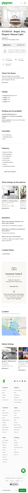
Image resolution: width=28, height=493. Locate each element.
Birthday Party (5, 420)
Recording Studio (18, 427)
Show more (5, 82)
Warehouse (17, 429)
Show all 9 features (10, 172)
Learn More (18, 298)
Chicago (4, 447)
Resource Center (18, 400)
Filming (4, 422)
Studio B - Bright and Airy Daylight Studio (9, 361)
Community (16, 395)
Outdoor (16, 442)
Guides (4, 395)
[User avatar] (25, 3)
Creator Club (5, 400)
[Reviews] (25, 381)
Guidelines (16, 397)
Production (4, 415)
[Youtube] (22, 381)
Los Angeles (5, 440)
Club (15, 420)
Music (15, 440)
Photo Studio (17, 410)
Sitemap (17, 481)
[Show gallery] (14, 17)
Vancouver (4, 454)
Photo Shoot (5, 413)
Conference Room (18, 447)
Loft (15, 450)
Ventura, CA (5, 38)
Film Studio (16, 417)
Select (3, 397)
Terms (7, 481)
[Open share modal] (14, 187)
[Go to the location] (10, 192)
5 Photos (7, 25)
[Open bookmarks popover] (24, 8)
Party (3, 410)
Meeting (4, 425)
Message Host (14, 286)
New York (4, 442)
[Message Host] (16, 490)
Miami (3, 450)
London (4, 452)
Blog (3, 392)
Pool (15, 415)
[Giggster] (7, 3)
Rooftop (16, 445)
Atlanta (4, 445)
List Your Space (17, 390)
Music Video (5, 429)
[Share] (21, 8)
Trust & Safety (17, 402)
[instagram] (17, 381)
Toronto (4, 457)
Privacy (12, 481)
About (3, 390)
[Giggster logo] (3, 381)
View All (4, 432)
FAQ (15, 392)
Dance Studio (17, 425)
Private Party (5, 427)
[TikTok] (20, 381)
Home (15, 413)
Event (3, 417)
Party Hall (16, 452)
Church (15, 422)
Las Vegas (4, 459)
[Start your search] (21, 3)
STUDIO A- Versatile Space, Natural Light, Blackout (10, 201)
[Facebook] (14, 381)
